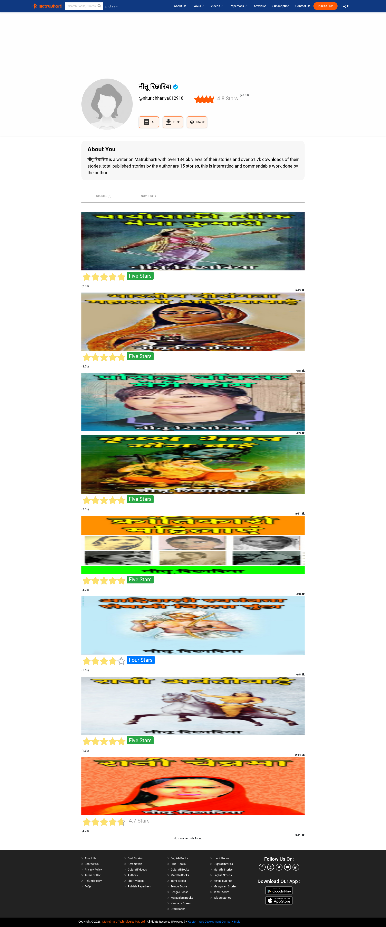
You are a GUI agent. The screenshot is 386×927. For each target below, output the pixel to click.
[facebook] (262, 867)
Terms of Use (93, 875)
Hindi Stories (221, 858)
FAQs (88, 886)
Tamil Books (178, 880)
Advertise (260, 6)
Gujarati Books (180, 869)
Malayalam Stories (225, 886)
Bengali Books (179, 892)
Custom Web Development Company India (214, 921)
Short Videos (136, 880)
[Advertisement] (193, 48)
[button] (99, 6)
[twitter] (279, 867)
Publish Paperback (139, 886)
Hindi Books (178, 864)
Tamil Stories (221, 892)
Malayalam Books (182, 897)
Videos (216, 6)
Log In (346, 6)
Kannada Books (181, 903)
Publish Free (325, 6)
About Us (180, 6)
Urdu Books (178, 909)
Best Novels (135, 864)
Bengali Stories (223, 880)
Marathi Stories (223, 869)
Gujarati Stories (223, 864)
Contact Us (302, 6)
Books (197, 6)
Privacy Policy (93, 869)
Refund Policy (93, 880)
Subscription (280, 6)
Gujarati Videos (137, 869)
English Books (179, 858)
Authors (133, 875)
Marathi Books (180, 875)
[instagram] (270, 867)
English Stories (223, 875)
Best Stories (135, 858)
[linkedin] (296, 867)
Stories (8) (103, 195)
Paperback (237, 6)
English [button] (110, 6)
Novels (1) (148, 195)
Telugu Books (179, 886)
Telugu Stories (222, 897)
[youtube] (287, 867)
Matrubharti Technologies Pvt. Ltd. (124, 921)
